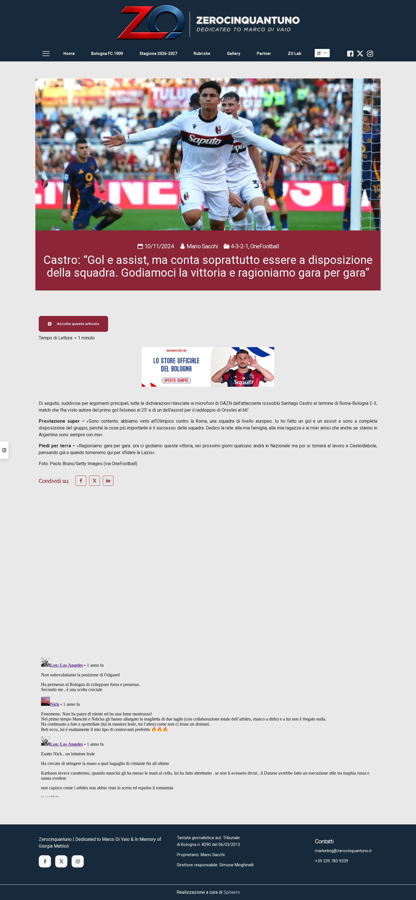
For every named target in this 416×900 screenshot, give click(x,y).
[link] (208, 23)
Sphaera (232, 892)
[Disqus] (208, 579)
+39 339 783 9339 (331, 861)
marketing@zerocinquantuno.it (343, 850)
